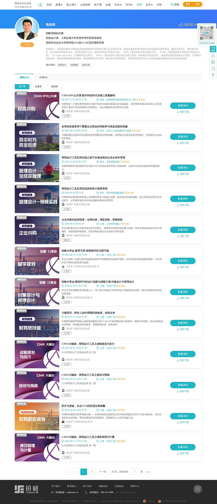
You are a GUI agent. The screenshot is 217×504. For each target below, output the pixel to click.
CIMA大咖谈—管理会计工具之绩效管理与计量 (88, 437)
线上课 (70, 4)
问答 (159, 4)
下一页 (103, 472)
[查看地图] (140, 100)
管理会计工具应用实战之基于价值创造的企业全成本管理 (93, 157)
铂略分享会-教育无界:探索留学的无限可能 (85, 250)
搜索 (176, 4)
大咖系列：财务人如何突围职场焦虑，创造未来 (88, 312)
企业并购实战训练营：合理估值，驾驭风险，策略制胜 (92, 219)
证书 (128, 4)
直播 (58, 4)
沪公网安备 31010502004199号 (174, 501)
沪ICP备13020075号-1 (70, 501)
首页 (49, 4)
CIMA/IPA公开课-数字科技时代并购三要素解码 (88, 95)
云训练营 (85, 4)
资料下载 (184, 112)
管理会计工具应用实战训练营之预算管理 (84, 188)
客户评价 (87, 486)
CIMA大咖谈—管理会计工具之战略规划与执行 (88, 343)
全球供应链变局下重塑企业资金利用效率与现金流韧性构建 (95, 126)
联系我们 (71, 486)
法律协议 (119, 486)
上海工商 (150, 501)
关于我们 (55, 486)
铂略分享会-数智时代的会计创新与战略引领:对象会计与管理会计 (98, 281)
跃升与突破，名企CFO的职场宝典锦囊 (83, 406)
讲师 (139, 4)
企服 (108, 4)
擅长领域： (51, 65)
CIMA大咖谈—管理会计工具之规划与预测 (85, 374)
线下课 (98, 4)
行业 (117, 4)
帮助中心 (135, 486)
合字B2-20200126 (89, 501)
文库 (148, 4)
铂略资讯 (103, 486)
